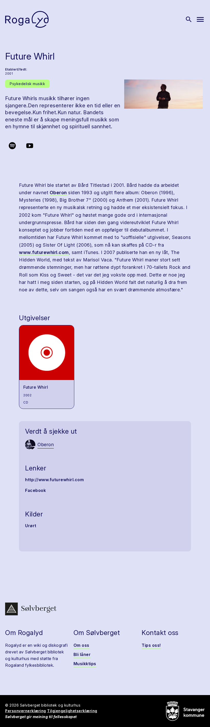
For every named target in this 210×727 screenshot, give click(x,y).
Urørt (30, 525)
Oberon (58, 192)
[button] (163, 94)
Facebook (35, 490)
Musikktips (85, 663)
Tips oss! (151, 645)
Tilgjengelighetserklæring (72, 711)
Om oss (81, 645)
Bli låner (82, 654)
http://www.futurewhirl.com (54, 479)
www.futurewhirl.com (44, 252)
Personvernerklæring (25, 711)
